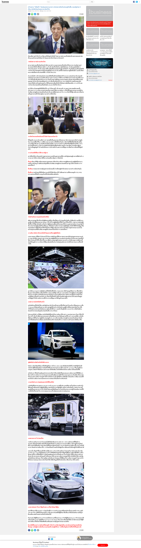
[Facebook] (134, 2)
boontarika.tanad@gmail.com (95, 80)
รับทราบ (103, 545)
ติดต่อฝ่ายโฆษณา (99, 62)
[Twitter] (137, 2)
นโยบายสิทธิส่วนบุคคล (43, 546)
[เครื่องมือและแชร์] (139, 1)
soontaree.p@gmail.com (94, 73)
